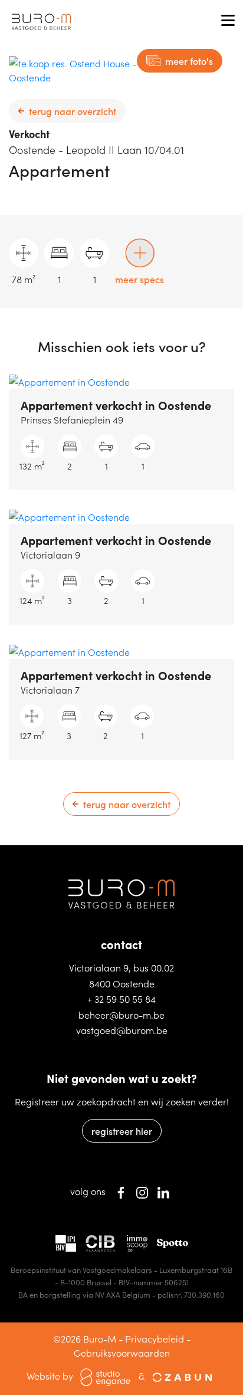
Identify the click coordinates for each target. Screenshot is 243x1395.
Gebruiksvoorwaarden (122, 1352)
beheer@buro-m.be (121, 1014)
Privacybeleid (154, 1338)
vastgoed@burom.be (122, 1029)
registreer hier (121, 1130)
